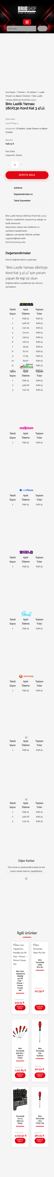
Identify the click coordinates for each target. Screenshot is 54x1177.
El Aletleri (31, 92)
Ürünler (21, 92)
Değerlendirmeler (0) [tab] (23, 194)
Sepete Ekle (27, 175)
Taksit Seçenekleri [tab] (22, 201)
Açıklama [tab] (18, 188)
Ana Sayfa (10, 92)
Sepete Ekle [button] (20, 1007)
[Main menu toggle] (27, 22)
